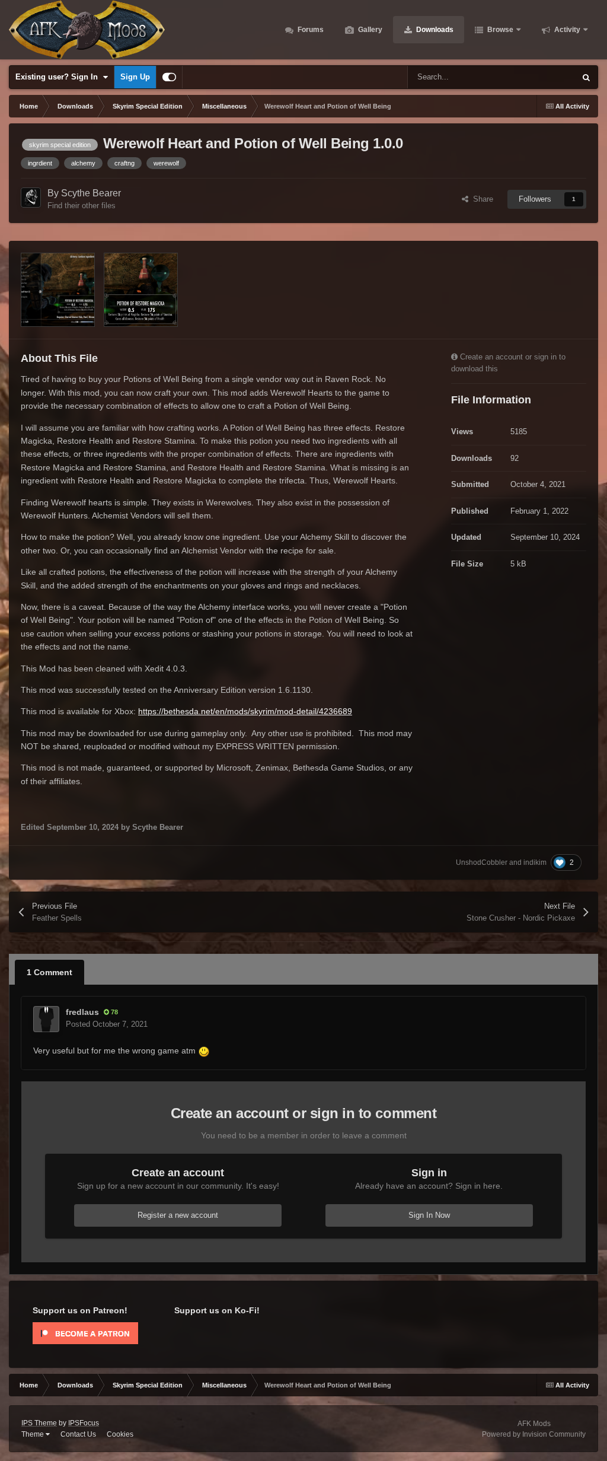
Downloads (433, 30)
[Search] (586, 77)
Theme (33, 1434)
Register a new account (178, 1215)
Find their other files (81, 205)
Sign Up (135, 76)
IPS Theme (39, 1423)
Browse (499, 30)
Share (480, 199)
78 (113, 1012)
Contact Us (78, 1434)
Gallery (369, 30)
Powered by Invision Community (534, 1434)
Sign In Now (429, 1215)
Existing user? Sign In (59, 76)
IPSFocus (83, 1423)
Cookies (120, 1434)
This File (545, 77)
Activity (566, 30)
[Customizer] (169, 77)
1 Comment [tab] (49, 972)
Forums (310, 30)
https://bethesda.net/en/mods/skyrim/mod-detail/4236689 (245, 711)
